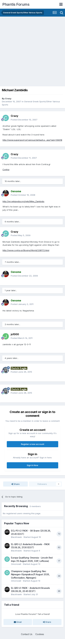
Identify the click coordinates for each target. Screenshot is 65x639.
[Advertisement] (32, 50)
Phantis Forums (15, 4)
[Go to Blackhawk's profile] (7, 532)
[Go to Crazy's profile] (6, 118)
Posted (24, 119)
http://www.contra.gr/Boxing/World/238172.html (26, 250)
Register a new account (32, 444)
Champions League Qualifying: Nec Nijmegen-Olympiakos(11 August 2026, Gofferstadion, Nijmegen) (30, 574)
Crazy (8, 98)
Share (16, 484)
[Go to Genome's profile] (6, 193)
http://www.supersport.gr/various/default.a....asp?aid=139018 (32, 140)
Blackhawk (16, 537)
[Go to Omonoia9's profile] (7, 559)
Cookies (39, 634)
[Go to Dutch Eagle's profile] (6, 370)
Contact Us (26, 634)
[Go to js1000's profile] (6, 336)
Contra (6, 169)
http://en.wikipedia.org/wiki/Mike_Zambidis (23, 201)
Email (19, 622)
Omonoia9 (16, 564)
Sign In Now (32, 465)
